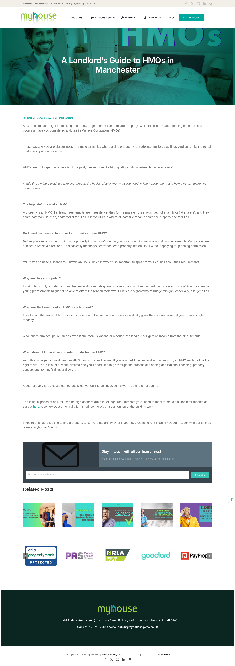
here (36, 406)
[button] (25, 556)
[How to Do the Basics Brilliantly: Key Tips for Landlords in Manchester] (117, 504)
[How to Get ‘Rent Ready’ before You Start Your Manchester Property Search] (39, 504)
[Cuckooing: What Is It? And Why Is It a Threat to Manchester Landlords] (196, 504)
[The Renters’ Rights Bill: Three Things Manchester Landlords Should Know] (157, 504)
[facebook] (186, 3)
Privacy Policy (148, 654)
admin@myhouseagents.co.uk (80, 3)
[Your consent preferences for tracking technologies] (231, 499)
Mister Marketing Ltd (111, 654)
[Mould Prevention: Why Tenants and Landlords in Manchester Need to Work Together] (78, 504)
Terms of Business (131, 654)
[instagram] (198, 3)
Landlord (68, 118)
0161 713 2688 (56, 3)
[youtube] (210, 3)
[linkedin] (204, 3)
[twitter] (192, 3)
